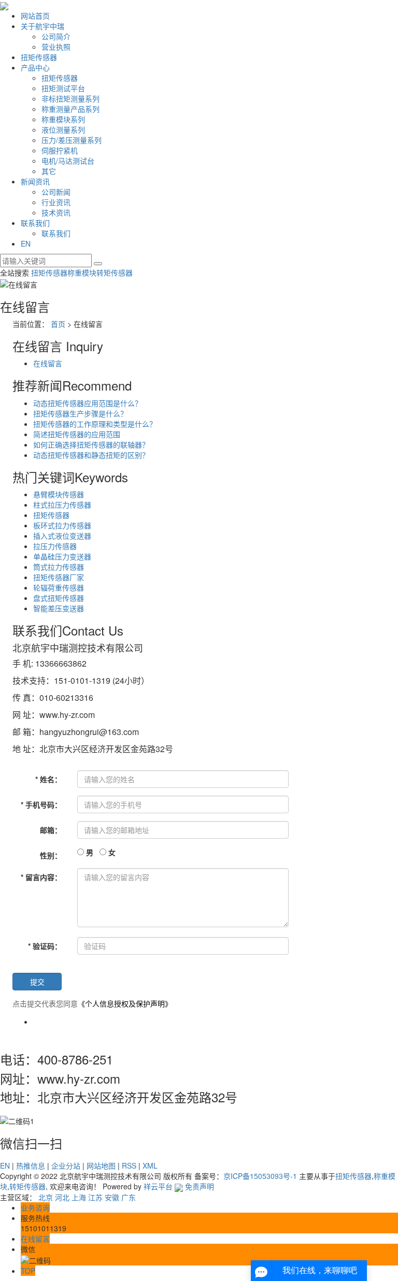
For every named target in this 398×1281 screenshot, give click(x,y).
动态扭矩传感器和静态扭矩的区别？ (91, 455)
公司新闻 (55, 191)
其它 (48, 171)
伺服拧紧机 (59, 150)
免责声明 (199, 1186)
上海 (79, 1197)
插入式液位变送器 (62, 535)
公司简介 (55, 36)
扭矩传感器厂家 (58, 577)
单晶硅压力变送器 (62, 556)
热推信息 (30, 1165)
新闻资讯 (35, 181)
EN (26, 243)
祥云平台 (158, 1186)
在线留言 (47, 363)
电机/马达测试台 (67, 160)
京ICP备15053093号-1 (260, 1176)
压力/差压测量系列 (71, 140)
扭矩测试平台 (63, 88)
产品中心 (35, 67)
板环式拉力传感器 (62, 525)
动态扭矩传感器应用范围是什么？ (87, 403)
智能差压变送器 (58, 608)
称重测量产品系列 (70, 109)
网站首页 (35, 15)
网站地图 (101, 1165)
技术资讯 (55, 212)
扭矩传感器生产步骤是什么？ (80, 413)
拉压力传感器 (55, 546)
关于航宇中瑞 (42, 26)
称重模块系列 (63, 119)
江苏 (95, 1197)
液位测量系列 (63, 129)
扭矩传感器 (39, 57)
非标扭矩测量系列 (70, 98)
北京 (45, 1197)
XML (150, 1165)
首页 (58, 324)
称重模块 (81, 272)
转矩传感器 (114, 272)
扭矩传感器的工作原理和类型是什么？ (95, 424)
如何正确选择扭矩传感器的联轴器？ (91, 444)
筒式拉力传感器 (58, 567)
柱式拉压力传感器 (62, 504)
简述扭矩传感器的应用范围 (76, 434)
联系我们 (35, 223)
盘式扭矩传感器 (58, 598)
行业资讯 (55, 202)
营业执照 (55, 46)
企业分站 (65, 1165)
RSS (129, 1165)
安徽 (112, 1197)
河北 (62, 1197)
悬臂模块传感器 (58, 494)
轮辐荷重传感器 (58, 587)
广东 (128, 1197)
